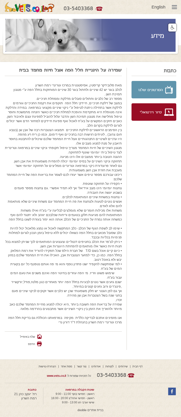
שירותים (123, 366)
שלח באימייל (28, 336)
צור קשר (81, 366)
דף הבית (137, 366)
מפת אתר (66, 366)
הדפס (31, 344)
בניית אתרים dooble (90, 410)
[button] (172, 28)
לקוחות (109, 366)
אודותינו (96, 366)
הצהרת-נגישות (47, 366)
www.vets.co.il (56, 375)
